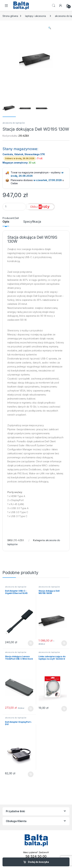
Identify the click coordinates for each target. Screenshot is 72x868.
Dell (17, 218)
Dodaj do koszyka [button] (28, 643)
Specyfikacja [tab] (32, 221)
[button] (49, 28)
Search (53, 5)
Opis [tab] (6, 221)
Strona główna (10, 16)
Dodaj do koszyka (38, 861)
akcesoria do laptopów (14, 123)
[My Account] (60, 6)
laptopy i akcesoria (35, 16)
